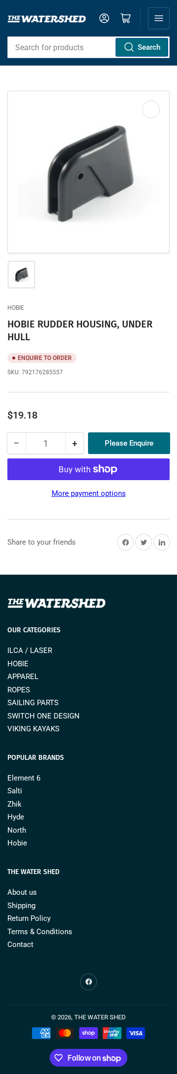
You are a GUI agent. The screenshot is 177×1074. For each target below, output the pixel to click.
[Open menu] (159, 18)
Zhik (14, 804)
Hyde (15, 817)
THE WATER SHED (100, 1017)
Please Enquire (129, 443)
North (16, 830)
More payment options (89, 493)
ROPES (18, 689)
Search (149, 47)
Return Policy (29, 918)
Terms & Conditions (39, 931)
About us (22, 892)
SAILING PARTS (33, 702)
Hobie (15, 307)
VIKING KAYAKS (33, 728)
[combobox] (88, 47)
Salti (14, 790)
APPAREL (22, 676)
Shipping (21, 905)
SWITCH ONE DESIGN (43, 716)
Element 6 (23, 778)
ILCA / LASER (29, 650)
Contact (20, 944)
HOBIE (18, 663)
